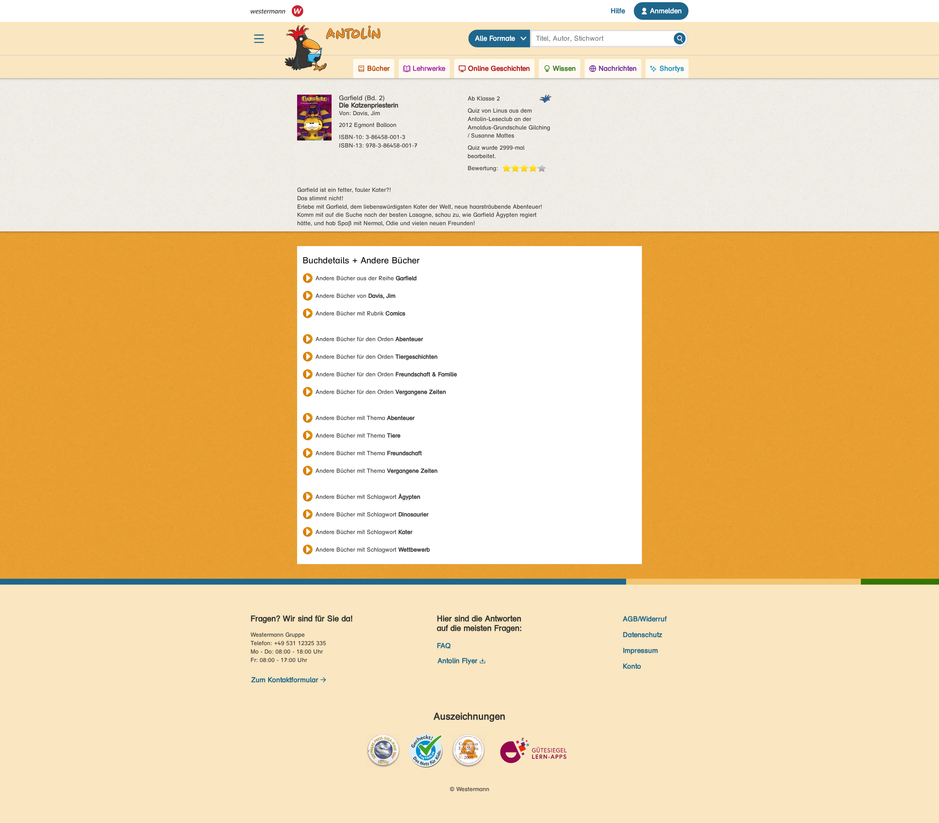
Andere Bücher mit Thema (364, 417)
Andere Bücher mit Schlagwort (367, 496)
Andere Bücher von (355, 295)
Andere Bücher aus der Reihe (366, 278)
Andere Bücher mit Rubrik (360, 313)
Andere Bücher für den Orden (369, 339)
